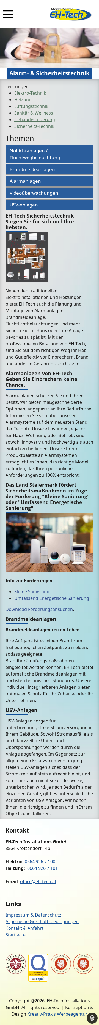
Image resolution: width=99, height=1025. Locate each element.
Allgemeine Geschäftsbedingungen (42, 921)
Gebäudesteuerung (34, 119)
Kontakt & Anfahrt (24, 928)
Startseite (16, 935)
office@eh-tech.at (38, 881)
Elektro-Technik (30, 93)
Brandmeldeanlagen (32, 169)
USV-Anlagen (24, 205)
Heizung (23, 100)
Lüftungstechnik (31, 106)
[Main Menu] (8, 14)
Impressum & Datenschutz (33, 915)
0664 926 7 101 (42, 868)
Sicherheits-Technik (34, 126)
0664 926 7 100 (40, 862)
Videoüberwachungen (34, 193)
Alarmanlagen (25, 181)
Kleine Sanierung (32, 592)
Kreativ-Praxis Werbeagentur (57, 1014)
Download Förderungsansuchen (39, 609)
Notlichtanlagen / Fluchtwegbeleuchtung (35, 154)
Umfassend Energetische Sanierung (51, 598)
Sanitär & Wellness (33, 113)
